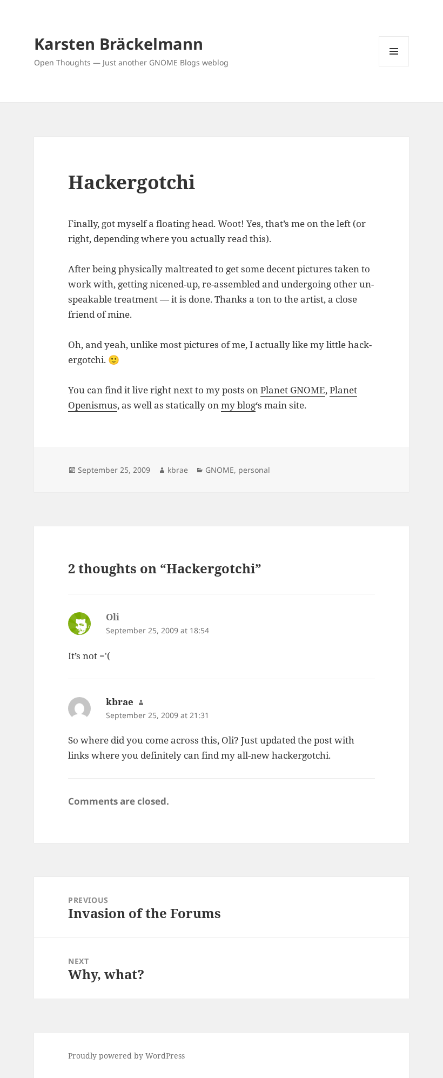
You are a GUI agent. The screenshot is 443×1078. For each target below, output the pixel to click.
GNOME (219, 470)
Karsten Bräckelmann (118, 43)
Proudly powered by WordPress (126, 1055)
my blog (238, 405)
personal (254, 470)
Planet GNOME (292, 390)
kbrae (177, 470)
